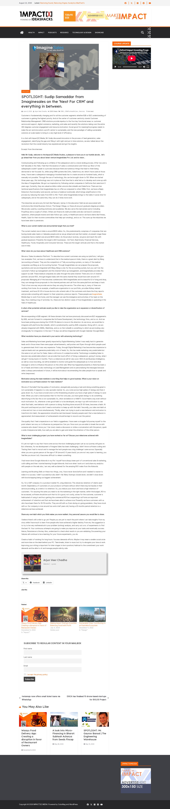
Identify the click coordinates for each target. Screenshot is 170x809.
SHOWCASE (99, 32)
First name (28, 649)
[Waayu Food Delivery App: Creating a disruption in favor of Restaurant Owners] (34, 614)
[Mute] (144, 67)
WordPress (73, 804)
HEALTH (31, 32)
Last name (28, 657)
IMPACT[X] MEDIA (41, 804)
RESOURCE (64, 32)
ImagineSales (97, 294)
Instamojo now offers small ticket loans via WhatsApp (41, 698)
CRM (62, 111)
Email (26, 666)
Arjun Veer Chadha (41, 111)
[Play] (115, 67)
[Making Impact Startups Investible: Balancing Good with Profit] (63, 614)
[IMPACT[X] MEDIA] (22, 32)
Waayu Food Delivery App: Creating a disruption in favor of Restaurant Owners (33, 625)
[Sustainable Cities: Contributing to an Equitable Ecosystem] (92, 614)
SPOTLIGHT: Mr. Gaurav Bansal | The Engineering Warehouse (95, 735)
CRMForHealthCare (71, 111)
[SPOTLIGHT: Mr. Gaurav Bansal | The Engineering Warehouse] (95, 714)
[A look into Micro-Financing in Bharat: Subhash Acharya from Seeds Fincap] (64, 714)
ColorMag (62, 804)
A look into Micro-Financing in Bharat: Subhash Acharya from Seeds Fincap (64, 735)
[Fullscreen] (148, 67)
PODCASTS (52, 32)
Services (82, 111)
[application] (131, 58)
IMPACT (41, 32)
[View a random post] (149, 29)
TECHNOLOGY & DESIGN (81, 32)
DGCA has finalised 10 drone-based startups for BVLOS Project (86, 698)
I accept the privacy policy (37, 674)
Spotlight (25, 91)
